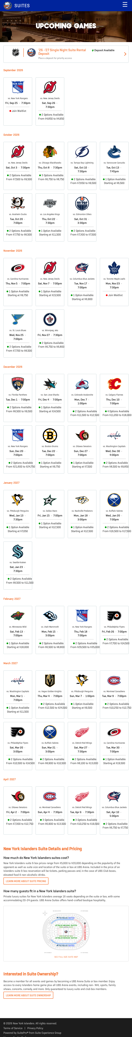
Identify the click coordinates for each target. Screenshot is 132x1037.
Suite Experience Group (48, 1033)
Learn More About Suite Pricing (26, 881)
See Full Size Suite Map (66, 956)
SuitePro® (22, 1033)
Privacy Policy (35, 1028)
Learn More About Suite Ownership (28, 995)
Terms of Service (13, 1028)
